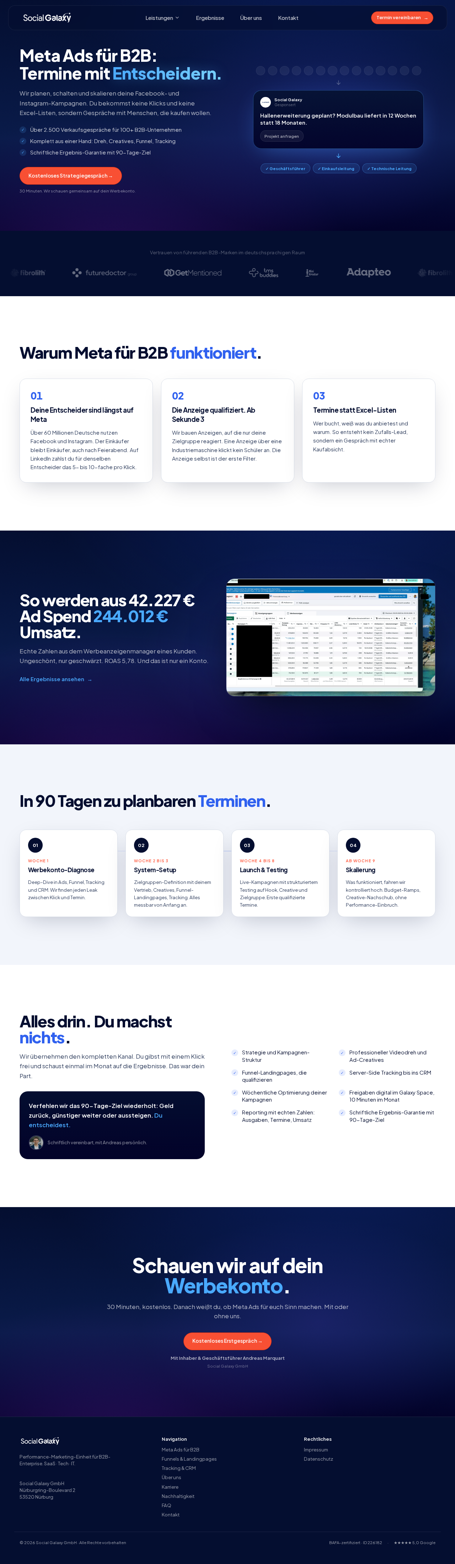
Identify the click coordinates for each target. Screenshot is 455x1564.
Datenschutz (318, 1459)
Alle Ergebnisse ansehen (56, 678)
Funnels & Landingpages (189, 1459)
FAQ (166, 1505)
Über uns (251, 17)
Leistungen (159, 17)
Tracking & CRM (179, 1468)
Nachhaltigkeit (178, 1496)
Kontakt (288, 17)
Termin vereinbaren (402, 17)
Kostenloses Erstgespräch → (227, 1341)
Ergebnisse (210, 17)
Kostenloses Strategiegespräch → (70, 176)
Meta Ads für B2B (180, 1449)
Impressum (316, 1449)
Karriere (170, 1487)
